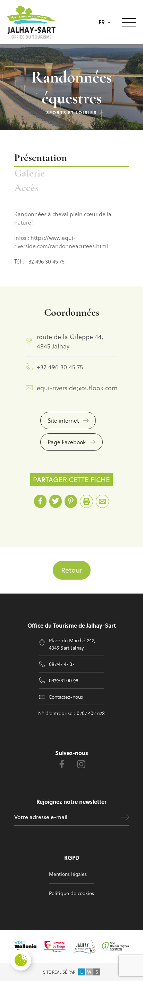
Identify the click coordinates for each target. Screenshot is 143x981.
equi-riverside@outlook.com (77, 387)
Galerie (29, 173)
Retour (71, 570)
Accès (26, 188)
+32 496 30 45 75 (60, 366)
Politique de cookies (71, 893)
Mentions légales (68, 874)
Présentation (40, 158)
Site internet (63, 420)
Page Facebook (67, 442)
